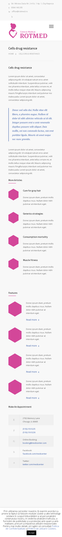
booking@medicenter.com (34, 443)
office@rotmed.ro (20, 11)
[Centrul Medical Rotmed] (28, 30)
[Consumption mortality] (13, 241)
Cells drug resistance (20, 67)
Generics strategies (33, 213)
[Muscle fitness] (13, 264)
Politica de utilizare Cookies (42, 528)
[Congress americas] (15, 361)
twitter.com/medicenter (33, 464)
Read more (31, 319)
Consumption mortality (35, 236)
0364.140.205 (17, 8)
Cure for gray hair (32, 190)
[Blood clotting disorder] (15, 309)
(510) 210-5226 (29, 432)
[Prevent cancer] (15, 387)
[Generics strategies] (13, 218)
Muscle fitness (30, 260)
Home (11, 53)
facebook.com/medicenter (35, 453)
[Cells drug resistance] (15, 335)
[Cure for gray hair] (13, 195)
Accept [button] (31, 532)
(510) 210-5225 (29, 428)
